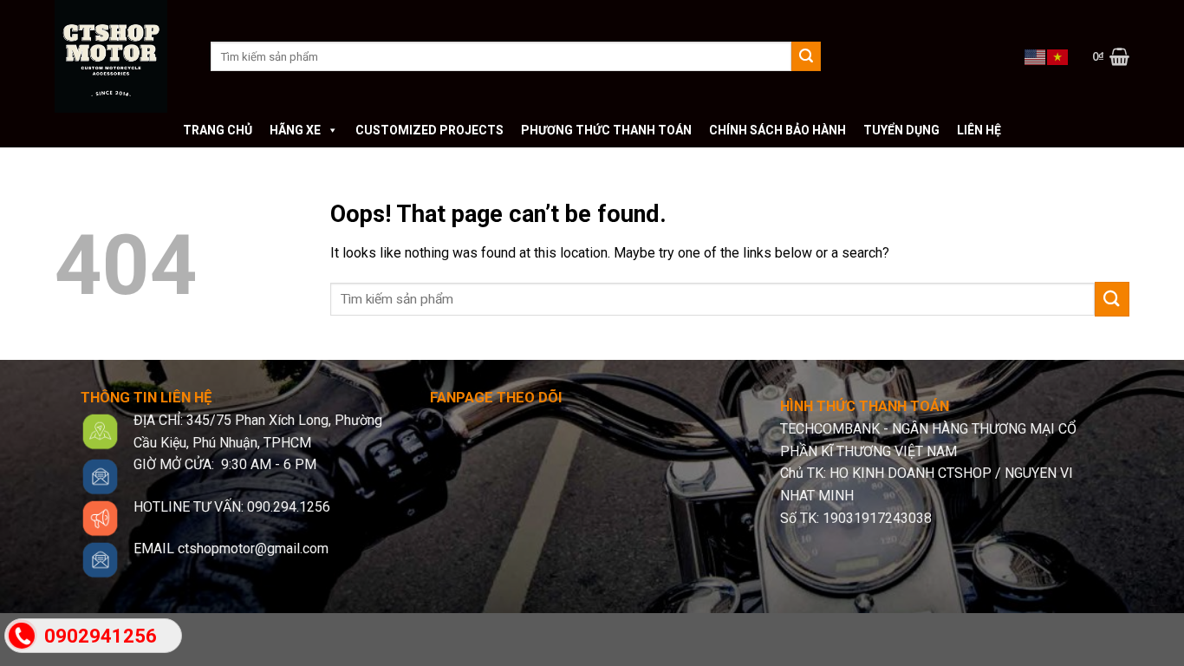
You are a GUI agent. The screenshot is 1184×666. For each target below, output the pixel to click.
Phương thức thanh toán (606, 130)
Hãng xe (295, 130)
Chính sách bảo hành (777, 130)
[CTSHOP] (120, 56)
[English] (1036, 55)
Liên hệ (979, 130)
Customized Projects (429, 130)
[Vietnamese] (1058, 55)
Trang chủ (217, 130)
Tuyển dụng (901, 130)
